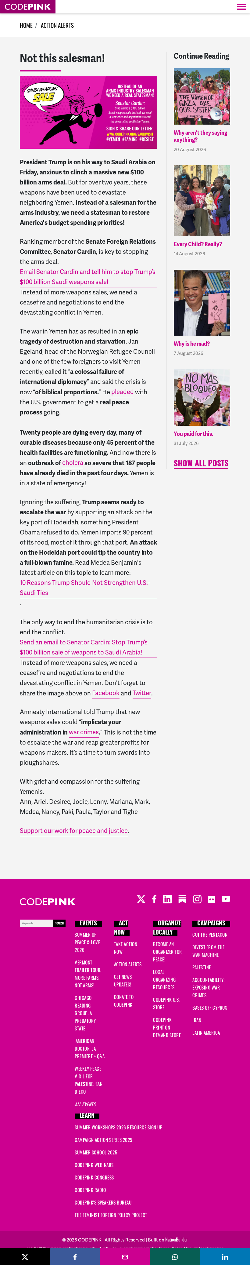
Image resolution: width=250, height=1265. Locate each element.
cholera (72, 463)
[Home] (27, 6)
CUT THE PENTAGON (209, 934)
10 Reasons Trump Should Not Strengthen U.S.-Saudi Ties (85, 588)
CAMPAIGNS (211, 924)
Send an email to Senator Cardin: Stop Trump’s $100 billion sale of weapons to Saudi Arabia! (84, 647)
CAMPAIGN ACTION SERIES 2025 (103, 1139)
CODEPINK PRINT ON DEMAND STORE (167, 1027)
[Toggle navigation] (242, 6)
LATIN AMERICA (206, 1032)
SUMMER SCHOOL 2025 (96, 1152)
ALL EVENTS (85, 1104)
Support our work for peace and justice (74, 831)
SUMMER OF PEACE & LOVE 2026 (87, 942)
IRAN (196, 1020)
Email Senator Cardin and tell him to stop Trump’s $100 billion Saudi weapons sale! (87, 277)
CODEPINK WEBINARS (94, 1164)
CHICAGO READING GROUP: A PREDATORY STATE (85, 1013)
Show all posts (201, 464)
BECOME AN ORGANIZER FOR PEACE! (167, 952)
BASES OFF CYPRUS (209, 1007)
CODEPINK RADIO (90, 1190)
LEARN (87, 1116)
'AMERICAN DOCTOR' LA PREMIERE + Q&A (90, 1048)
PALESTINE (201, 967)
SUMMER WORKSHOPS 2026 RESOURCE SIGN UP (118, 1127)
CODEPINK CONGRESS (94, 1177)
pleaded (122, 392)
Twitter (142, 693)
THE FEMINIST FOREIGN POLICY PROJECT (111, 1215)
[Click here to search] (43, 922)
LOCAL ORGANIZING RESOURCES (164, 979)
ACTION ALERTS (57, 25)
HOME (26, 25)
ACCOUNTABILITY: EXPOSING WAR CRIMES (208, 987)
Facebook (106, 693)
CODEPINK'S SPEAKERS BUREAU (103, 1202)
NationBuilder (176, 1239)
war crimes (84, 732)
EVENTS (88, 924)
